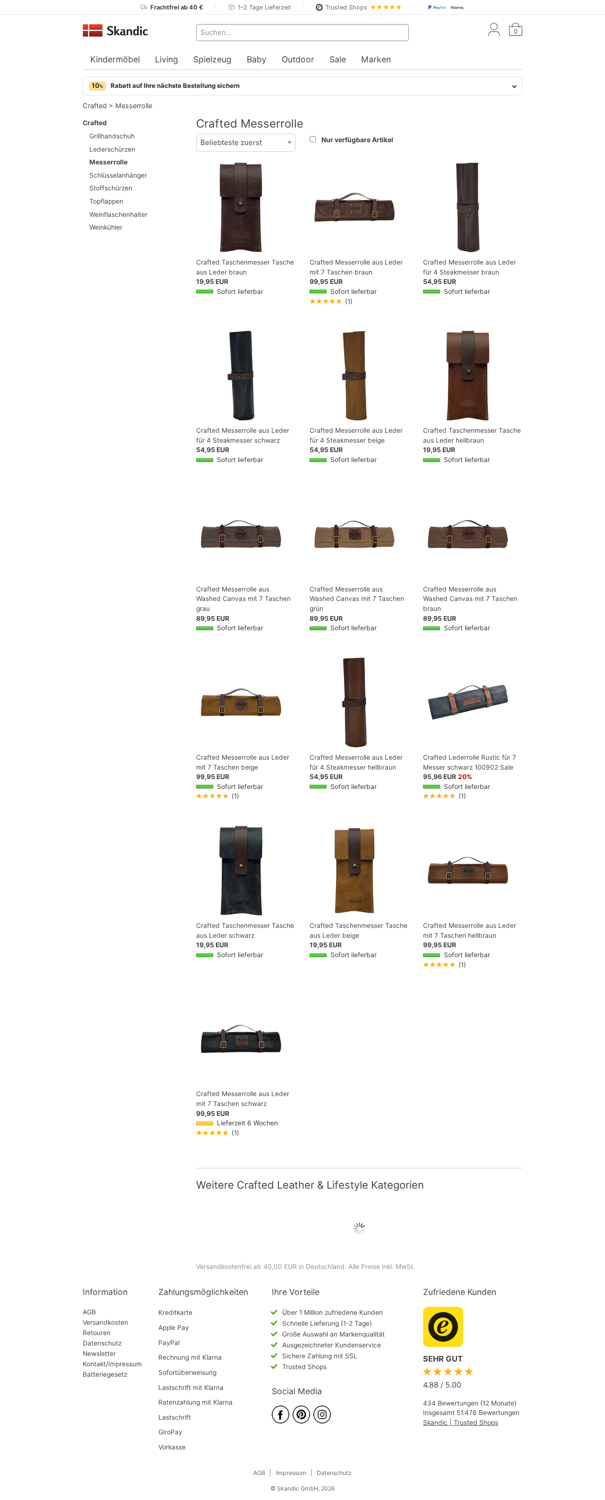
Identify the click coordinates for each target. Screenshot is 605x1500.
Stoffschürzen (110, 188)
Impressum (291, 1472)
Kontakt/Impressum (112, 1364)
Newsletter (99, 1353)
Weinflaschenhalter (118, 214)
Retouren (97, 1333)
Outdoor (298, 59)
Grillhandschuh (112, 136)
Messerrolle (133, 106)
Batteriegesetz (105, 1374)
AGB (89, 1312)
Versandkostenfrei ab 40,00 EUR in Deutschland (270, 1266)
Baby (257, 59)
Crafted (95, 106)
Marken (376, 59)
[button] (302, 86)
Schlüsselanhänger (118, 175)
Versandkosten (105, 1322)
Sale (337, 59)
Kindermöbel (115, 59)
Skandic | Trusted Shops (460, 1422)
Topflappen (106, 201)
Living (166, 59)
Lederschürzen (112, 149)
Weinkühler (105, 227)
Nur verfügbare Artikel (357, 140)
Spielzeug (212, 59)
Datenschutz (102, 1343)
